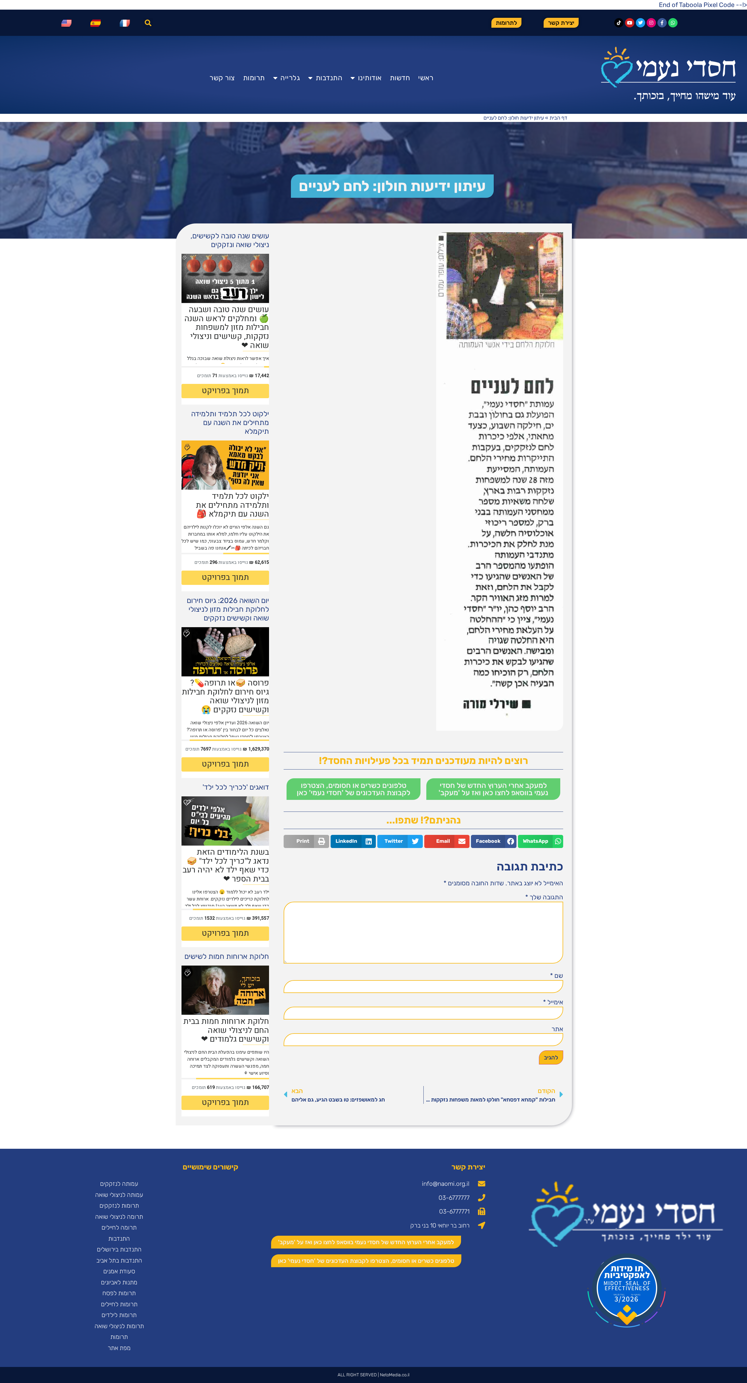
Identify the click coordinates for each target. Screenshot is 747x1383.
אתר (557, 1029)
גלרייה (290, 78)
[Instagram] (651, 22)
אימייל (553, 1002)
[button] (148, 23)
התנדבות (329, 78)
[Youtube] (629, 22)
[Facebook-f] (662, 22)
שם (556, 976)
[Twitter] (640, 22)
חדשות (400, 78)
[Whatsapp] (673, 22)
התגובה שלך (544, 897)
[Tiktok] (619, 22)
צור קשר (222, 78)
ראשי (425, 78)
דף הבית (558, 118)
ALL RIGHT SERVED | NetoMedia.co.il (373, 1374)
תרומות (254, 78)
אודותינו (370, 78)
